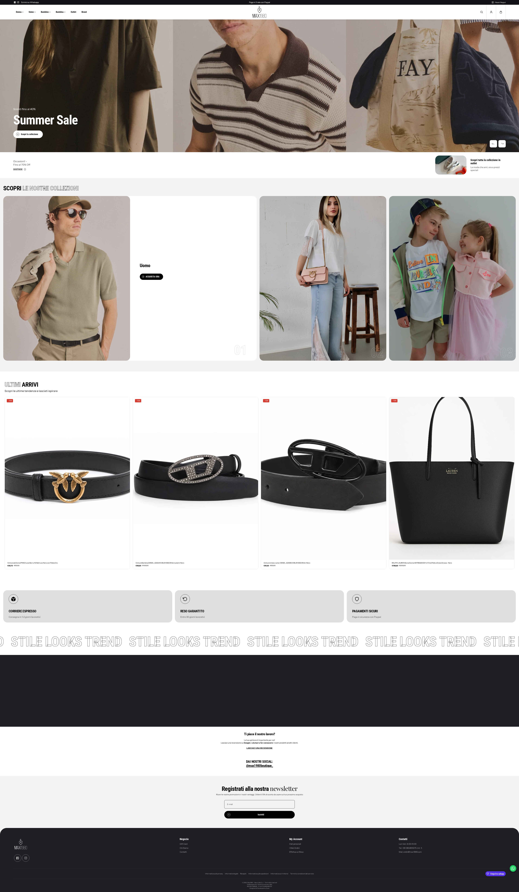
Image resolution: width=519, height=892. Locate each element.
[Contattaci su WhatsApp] (513, 868)
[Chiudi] (287, 421)
